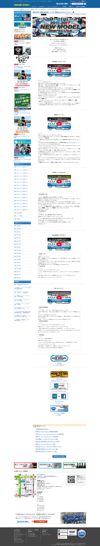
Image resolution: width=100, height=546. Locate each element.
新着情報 (30, 531)
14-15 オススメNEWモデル (22, 173)
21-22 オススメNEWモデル (22, 194)
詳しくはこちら (40, 489)
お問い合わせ (76, 4)
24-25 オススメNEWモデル (22, 203)
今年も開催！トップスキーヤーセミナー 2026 (46, 439)
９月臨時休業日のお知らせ (42, 429)
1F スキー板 (16, 531)
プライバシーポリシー (47, 534)
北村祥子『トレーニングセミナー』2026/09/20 (46, 436)
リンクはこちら (80, 482)
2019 (18, 247)
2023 (18, 234)
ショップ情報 (19, 215)
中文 (79, 1)
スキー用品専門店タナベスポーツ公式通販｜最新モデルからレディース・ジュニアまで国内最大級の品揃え (71, 7)
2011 (18, 271)
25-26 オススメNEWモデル (22, 206)
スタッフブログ (31, 533)
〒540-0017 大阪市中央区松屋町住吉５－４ (47, 476)
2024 (18, 231)
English (74, 1)
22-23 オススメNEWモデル (22, 197)
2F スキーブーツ (17, 533)
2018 (18, 250)
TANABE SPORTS (21, 5)
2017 (18, 253)
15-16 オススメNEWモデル (22, 176)
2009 (18, 277)
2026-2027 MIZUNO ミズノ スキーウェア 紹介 (46, 449)
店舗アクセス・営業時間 (80, 7)
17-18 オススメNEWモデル (22, 182)
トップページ (34, 7)
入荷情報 (18, 219)
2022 (18, 238)
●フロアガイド (17, 530)
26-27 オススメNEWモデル (22, 209)
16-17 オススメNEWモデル (22, 179)
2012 (18, 268)
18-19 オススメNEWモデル (22, 185)
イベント (48, 7)
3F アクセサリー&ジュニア (20, 534)
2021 (18, 241)
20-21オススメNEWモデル (22, 191)
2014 (18, 262)
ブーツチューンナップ (19, 542)
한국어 (85, 1)
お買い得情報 (19, 212)
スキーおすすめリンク (33, 536)
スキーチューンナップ (19, 540)
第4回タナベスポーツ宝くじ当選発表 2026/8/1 (46, 431)
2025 (18, 228)
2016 (18, 256)
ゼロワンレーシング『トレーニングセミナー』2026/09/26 (49, 434)
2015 (18, 259)
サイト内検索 (85, 4)
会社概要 (44, 531)
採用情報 (64, 7)
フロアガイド (42, 7)
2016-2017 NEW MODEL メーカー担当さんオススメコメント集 (53, 12)
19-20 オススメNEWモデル (22, 188)
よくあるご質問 (31, 534)
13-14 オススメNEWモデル (22, 170)
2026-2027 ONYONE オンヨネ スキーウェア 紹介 (47, 441)
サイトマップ (45, 533)
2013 (18, 265)
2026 (18, 225)
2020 (18, 244)
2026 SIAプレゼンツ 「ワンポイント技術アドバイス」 (48, 446)
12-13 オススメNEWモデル (22, 166)
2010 (18, 274)
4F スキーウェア (17, 536)
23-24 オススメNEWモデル (22, 200)
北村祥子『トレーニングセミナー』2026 (45, 444)
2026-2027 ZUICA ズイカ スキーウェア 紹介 (46, 451)
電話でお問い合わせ (62, 4)
